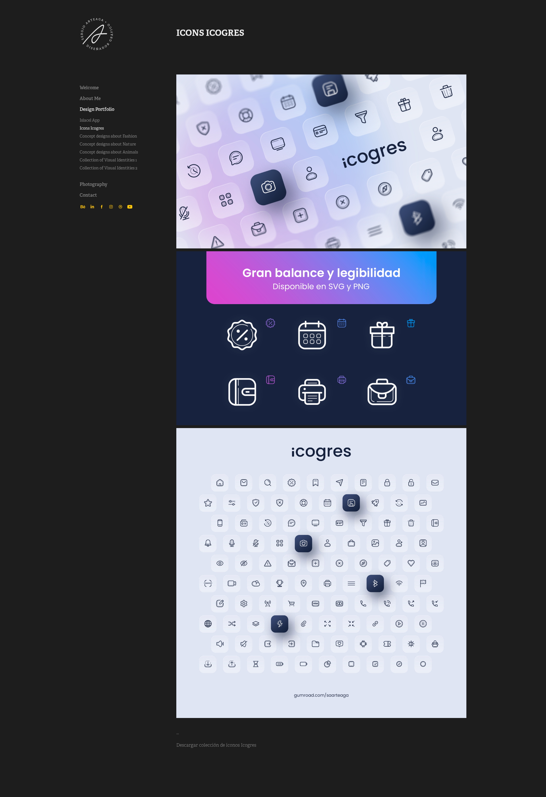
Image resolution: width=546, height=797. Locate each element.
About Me (90, 98)
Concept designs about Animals (109, 152)
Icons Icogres (92, 128)
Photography (93, 184)
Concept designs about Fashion (108, 136)
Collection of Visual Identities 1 (108, 160)
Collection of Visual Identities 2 (108, 168)
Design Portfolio (97, 109)
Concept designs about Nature (108, 144)
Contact (88, 195)
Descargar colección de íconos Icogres (216, 745)
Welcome (89, 88)
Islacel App (90, 120)
